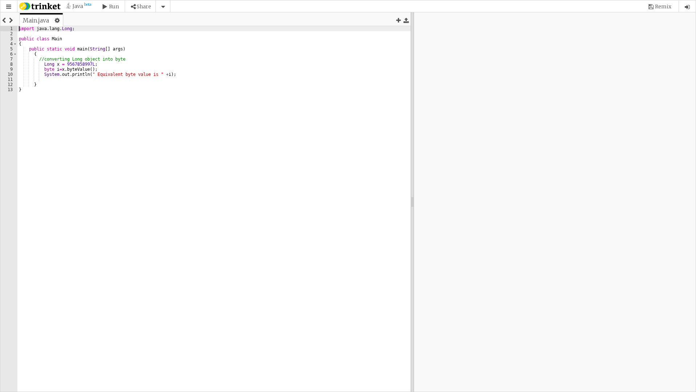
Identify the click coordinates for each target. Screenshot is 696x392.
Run (114, 6)
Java (78, 6)
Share (144, 6)
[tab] (41, 20)
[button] (8, 6)
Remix (663, 6)
